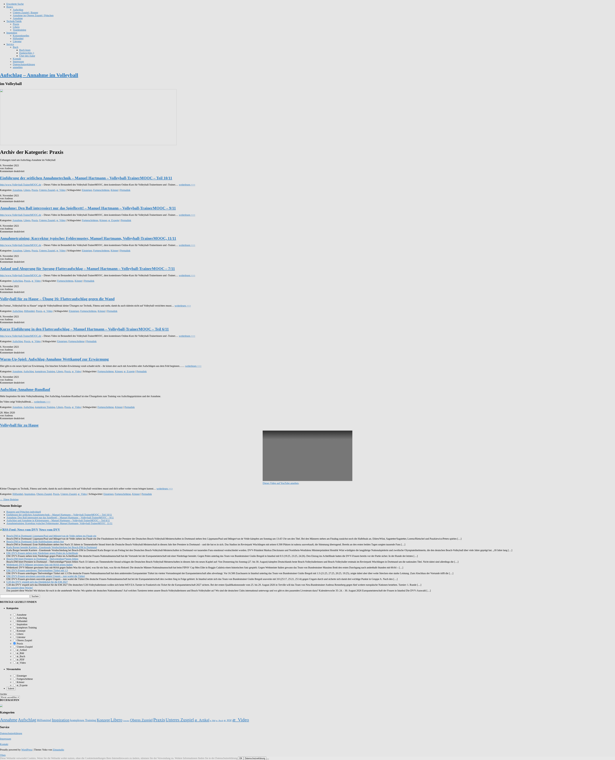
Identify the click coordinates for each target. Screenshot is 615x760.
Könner (114, 190)
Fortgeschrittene (101, 190)
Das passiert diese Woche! (19, 587)
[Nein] (267, 759)
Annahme (18, 18)
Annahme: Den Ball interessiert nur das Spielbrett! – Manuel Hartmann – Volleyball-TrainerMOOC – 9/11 (88, 208)
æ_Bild (20, 653)
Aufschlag (17, 280)
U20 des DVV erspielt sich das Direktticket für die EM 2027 (37, 582)
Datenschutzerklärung (24, 64)
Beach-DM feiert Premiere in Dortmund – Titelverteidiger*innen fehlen (42, 559)
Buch (15, 47)
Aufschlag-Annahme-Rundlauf (25, 389)
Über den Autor (27, 55)
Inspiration (11, 32)
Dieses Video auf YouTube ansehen (281, 483)
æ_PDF (20, 659)
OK (240, 758)
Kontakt (17, 58)
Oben (3, 755)
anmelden (18, 67)
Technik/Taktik (14, 21)
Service (10, 44)
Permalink (125, 190)
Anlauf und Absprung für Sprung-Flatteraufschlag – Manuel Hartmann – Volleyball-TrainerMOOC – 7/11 (87, 269)
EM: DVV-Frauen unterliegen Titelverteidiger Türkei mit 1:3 (37, 570)
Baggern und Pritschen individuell (23, 511)
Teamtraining (19, 29)
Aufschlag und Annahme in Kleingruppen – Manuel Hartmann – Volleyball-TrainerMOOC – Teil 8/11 (58, 520)
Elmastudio (58, 749)
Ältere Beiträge (9, 499)
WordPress (26, 749)
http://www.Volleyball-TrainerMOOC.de (20, 184)
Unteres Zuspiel (47, 190)
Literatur (17, 41)
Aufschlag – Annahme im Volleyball (39, 75)
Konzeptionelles (21, 35)
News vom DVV (49, 529)
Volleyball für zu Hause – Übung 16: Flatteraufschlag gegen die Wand (57, 299)
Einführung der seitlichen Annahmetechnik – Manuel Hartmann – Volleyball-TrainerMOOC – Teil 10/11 (86, 178)
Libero (16, 27)
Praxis (16, 24)
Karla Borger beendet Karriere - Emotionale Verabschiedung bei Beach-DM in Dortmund (51, 547)
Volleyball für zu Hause (19, 425)
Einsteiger (87, 190)
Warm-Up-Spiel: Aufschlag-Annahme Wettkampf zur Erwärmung (54, 359)
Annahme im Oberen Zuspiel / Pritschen (33, 15)
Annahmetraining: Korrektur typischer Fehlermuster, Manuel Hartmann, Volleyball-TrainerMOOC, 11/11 (88, 238)
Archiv (3, 694)
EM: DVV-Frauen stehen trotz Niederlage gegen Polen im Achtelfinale (42, 553)
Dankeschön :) (26, 53)
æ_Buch (20, 656)
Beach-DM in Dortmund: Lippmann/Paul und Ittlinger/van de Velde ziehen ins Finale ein (51, 535)
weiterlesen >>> (187, 184)
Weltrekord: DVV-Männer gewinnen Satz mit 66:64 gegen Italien (39, 564)
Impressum (18, 61)
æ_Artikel (21, 650)
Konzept (20, 630)
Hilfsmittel (18, 38)
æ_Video (61, 190)
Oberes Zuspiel (44, 494)
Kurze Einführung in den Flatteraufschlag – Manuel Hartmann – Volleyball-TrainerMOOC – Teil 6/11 (84, 329)
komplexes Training (45, 371)
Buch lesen (24, 50)
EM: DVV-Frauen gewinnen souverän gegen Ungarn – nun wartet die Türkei (45, 576)
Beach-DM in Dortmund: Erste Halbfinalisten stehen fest (35, 541)
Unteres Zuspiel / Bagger (25, 12)
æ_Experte (113, 220)
